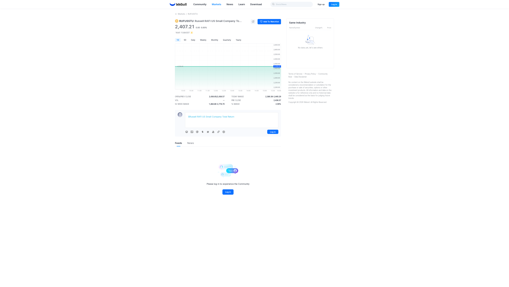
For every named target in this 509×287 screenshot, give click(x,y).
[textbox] (232, 117)
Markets (181, 14)
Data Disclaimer (300, 77)
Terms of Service (295, 74)
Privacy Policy (310, 74)
